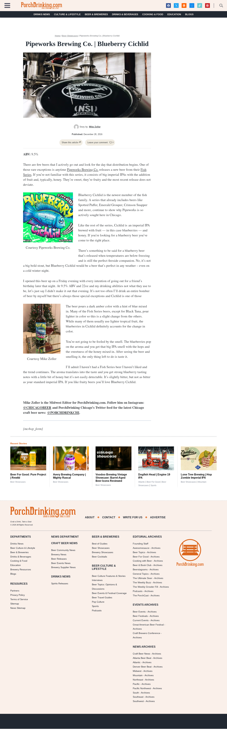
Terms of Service (19, 599)
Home (57, 36)
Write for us (132, 517)
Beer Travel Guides (102, 597)
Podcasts (97, 610)
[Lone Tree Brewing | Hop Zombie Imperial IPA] (199, 458)
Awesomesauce (141, 548)
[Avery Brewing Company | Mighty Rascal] (71, 458)
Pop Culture (98, 601)
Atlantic (141, 482)
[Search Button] (219, 5)
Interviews (97, 580)
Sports (153, 485)
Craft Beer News (141, 653)
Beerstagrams (140, 569)
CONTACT (108, 517)
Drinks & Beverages (125, 14)
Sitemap (14, 603)
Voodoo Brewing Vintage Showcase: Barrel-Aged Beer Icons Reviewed (111, 477)
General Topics (141, 574)
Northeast (138, 679)
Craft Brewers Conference (146, 633)
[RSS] (184, 5)
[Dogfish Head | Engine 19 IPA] (156, 458)
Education (174, 14)
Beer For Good (141, 556)
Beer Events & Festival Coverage (109, 593)
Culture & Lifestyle (67, 14)
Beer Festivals (140, 616)
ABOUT (90, 517)
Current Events (141, 620)
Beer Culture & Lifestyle (22, 548)
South (136, 692)
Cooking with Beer (142, 561)
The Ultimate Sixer (142, 578)
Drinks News (42, 14)
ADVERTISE (158, 517)
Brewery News (58, 554)
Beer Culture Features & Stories (108, 576)
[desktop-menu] (7, 5)
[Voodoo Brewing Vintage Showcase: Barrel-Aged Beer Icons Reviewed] (113, 458)
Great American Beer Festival (148, 624)
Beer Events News (60, 563)
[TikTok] (199, 5)
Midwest (137, 671)
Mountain (202, 482)
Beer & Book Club (142, 565)
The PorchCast (141, 595)
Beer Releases (59, 558)
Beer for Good (153, 482)
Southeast (138, 697)
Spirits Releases (59, 583)
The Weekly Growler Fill (145, 586)
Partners (14, 590)
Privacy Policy (17, 595)
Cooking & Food (152, 14)
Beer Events (139, 611)
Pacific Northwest (142, 688)
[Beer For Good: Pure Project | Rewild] (28, 458)
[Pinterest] (207, 5)
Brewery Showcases (102, 552)
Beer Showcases (70, 36)
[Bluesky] (191, 5)
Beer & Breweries (96, 14)
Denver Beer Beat (142, 666)
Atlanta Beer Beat (142, 658)
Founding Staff (140, 543)
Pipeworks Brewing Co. (82, 169)
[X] (176, 5)
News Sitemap (17, 608)
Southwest (138, 701)
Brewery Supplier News (63, 567)
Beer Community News (63, 550)
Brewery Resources (20, 569)
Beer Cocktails (99, 556)
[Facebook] (168, 5)
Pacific (136, 684)
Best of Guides (99, 543)
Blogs (189, 14)
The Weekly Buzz (142, 582)
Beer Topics (139, 552)
